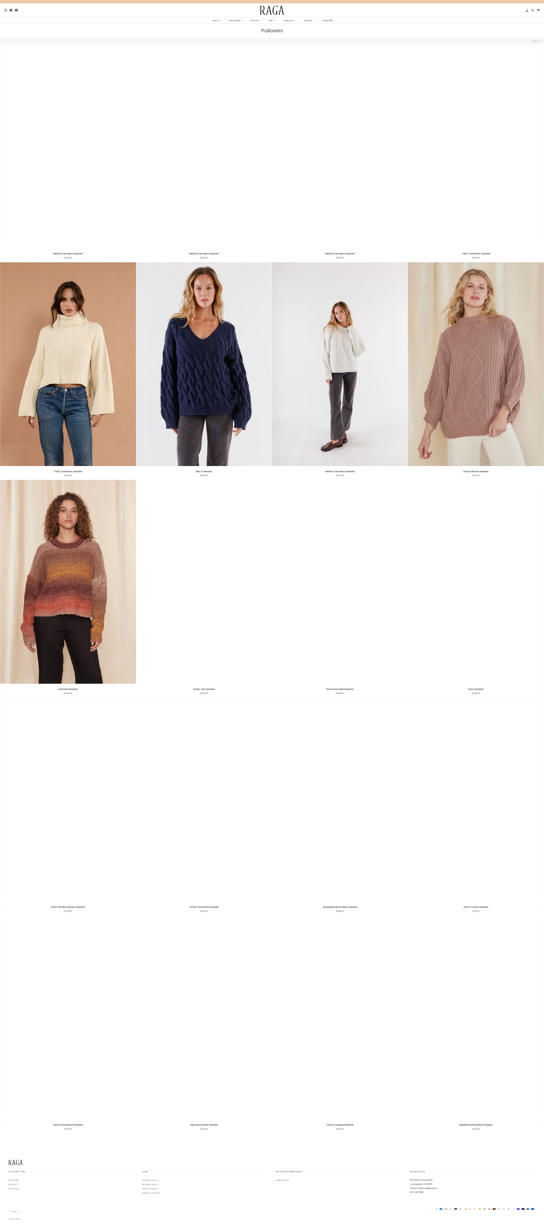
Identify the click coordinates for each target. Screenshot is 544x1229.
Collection (288, 20)
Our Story (13, 1180)
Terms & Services (151, 1193)
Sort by (536, 41)
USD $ (13, 1211)
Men (271, 20)
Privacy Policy (150, 1189)
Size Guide (13, 1189)
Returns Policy (150, 1185)
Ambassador (282, 1180)
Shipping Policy (150, 1180)
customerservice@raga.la (423, 1188)
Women (255, 20)
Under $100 (327, 20)
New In (216, 20)
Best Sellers (235, 20)
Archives (308, 20)
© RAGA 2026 (14, 1219)
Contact (12, 1185)
